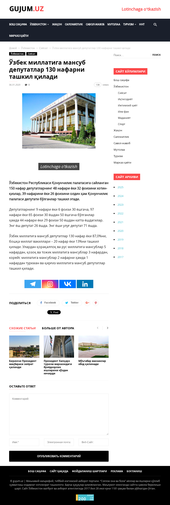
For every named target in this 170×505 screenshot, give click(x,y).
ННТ (141, 24)
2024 (120, 196)
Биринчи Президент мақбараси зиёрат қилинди (22, 364)
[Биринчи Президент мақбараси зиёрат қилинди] (24, 346)
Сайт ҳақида (59, 471)
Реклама (117, 471)
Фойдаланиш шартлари (89, 471)
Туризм (128, 24)
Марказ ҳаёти (19, 36)
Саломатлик (74, 24)
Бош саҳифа (18, 24)
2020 (120, 231)
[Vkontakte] (67, 284)
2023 (120, 204)
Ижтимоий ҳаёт (127, 105)
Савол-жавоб (95, 24)
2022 (120, 213)
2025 (120, 187)
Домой (13, 48)
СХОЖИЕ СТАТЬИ (22, 328)
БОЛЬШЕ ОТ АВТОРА (58, 328)
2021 (120, 222)
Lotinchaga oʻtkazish (141, 9)
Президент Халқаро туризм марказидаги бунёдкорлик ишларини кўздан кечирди (58, 367)
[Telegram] (32, 284)
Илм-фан (123, 111)
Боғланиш (134, 471)
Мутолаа (113, 24)
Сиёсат (43, 48)
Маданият (124, 117)
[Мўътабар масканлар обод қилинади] (93, 346)
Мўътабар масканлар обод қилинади (92, 362)
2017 (120, 257)
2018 (120, 248)
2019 (120, 239)
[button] (155, 24)
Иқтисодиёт (125, 99)
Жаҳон (57, 24)
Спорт (121, 124)
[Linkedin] (85, 284)
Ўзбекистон (38, 24)
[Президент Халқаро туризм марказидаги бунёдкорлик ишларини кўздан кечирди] (59, 346)
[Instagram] (50, 284)
